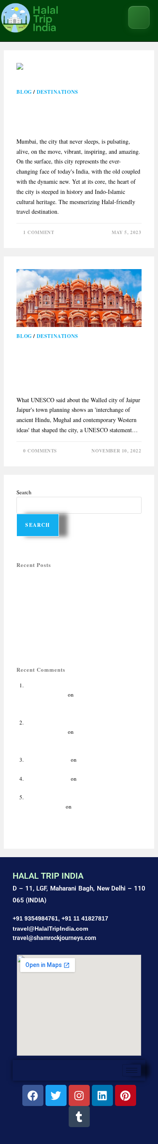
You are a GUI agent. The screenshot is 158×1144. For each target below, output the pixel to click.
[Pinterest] (125, 1095)
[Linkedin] (102, 1095)
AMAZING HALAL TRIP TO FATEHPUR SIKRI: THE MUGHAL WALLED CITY (83, 741)
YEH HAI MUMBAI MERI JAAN (78, 113)
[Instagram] (79, 1095)
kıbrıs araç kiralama (47, 759)
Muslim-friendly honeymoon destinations (64, 599)
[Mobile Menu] (139, 17)
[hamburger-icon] (131, 1070)
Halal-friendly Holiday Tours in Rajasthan (64, 580)
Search (24, 492)
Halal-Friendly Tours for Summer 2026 (60, 590)
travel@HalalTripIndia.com (50, 928)
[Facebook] (32, 1095)
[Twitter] (56, 1095)
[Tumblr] (79, 1116)
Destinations (57, 91)
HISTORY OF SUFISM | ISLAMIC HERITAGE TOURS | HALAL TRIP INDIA (77, 704)
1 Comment (38, 232)
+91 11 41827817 (85, 918)
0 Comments (40, 450)
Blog (24, 91)
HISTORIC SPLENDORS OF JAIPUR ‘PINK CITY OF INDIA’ (75, 365)
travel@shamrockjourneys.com (54, 937)
